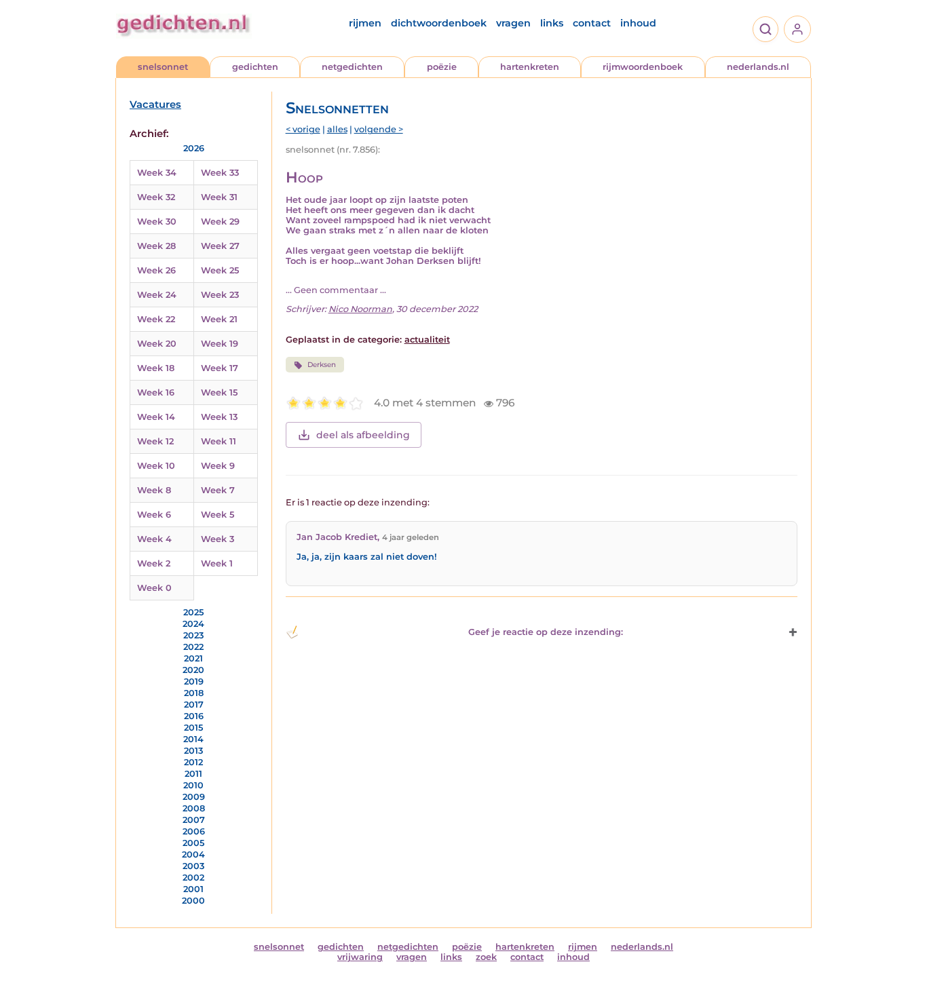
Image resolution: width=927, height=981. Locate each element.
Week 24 (156, 295)
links (551, 23)
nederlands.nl (758, 67)
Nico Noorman (360, 309)
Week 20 (156, 344)
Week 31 (219, 197)
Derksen (321, 364)
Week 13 (219, 417)
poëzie (442, 67)
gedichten (255, 67)
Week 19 (219, 344)
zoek (486, 957)
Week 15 (219, 392)
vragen (513, 23)
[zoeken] (765, 29)
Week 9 (218, 466)
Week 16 (155, 392)
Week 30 (156, 221)
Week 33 (220, 173)
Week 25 (220, 270)
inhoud (638, 23)
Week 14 (156, 417)
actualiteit (427, 339)
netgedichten (352, 67)
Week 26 (156, 270)
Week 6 (154, 514)
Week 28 (156, 246)
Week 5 (217, 514)
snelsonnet (163, 67)
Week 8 (154, 490)
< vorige (303, 129)
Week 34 (156, 173)
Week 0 (154, 588)
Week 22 (156, 319)
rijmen (365, 23)
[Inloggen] (797, 29)
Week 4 (154, 539)
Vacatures (155, 104)
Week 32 (156, 197)
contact (592, 23)
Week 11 (218, 441)
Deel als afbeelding (363, 435)
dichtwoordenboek (439, 23)
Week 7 (218, 490)
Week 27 (220, 246)
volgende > (378, 129)
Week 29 (220, 221)
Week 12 (155, 441)
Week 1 (217, 563)
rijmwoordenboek (643, 67)
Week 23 (220, 295)
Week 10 (156, 466)
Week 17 (219, 368)
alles (337, 129)
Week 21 (219, 319)
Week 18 (155, 368)
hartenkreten (529, 67)
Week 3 (217, 539)
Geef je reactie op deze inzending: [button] (545, 632)
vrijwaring (360, 957)
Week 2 (153, 563)
